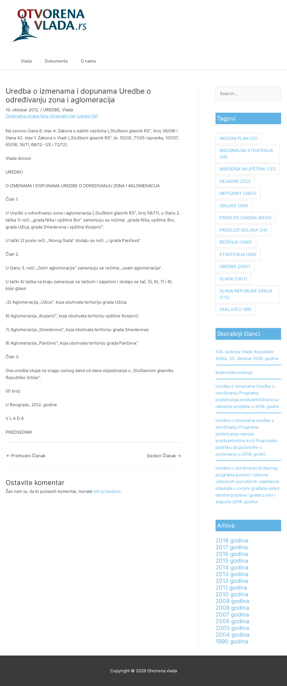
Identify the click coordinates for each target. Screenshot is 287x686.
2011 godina (231, 587)
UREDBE (51, 109)
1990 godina (232, 641)
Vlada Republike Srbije (245, 294)
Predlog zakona (245, 217)
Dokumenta (56, 61)
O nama (88, 61)
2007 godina (232, 614)
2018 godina (232, 540)
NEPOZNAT (237, 193)
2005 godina (232, 628)
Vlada (26, 61)
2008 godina (232, 607)
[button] (264, 61)
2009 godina (232, 601)
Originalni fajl (63, 116)
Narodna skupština (247, 169)
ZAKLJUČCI (235, 309)
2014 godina (232, 567)
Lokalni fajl (87, 116)
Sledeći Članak (164, 455)
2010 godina (232, 594)
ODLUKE (233, 205)
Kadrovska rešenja (234, 372)
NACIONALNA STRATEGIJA (246, 154)
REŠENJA (235, 242)
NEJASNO (235, 181)
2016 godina (232, 554)
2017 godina (232, 547)
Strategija (237, 254)
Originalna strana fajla (28, 116)
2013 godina (232, 574)
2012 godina (232, 581)
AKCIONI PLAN (238, 138)
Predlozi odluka (243, 230)
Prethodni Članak (25, 455)
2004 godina (232, 634)
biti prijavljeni (107, 491)
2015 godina (232, 560)
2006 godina (232, 621)
